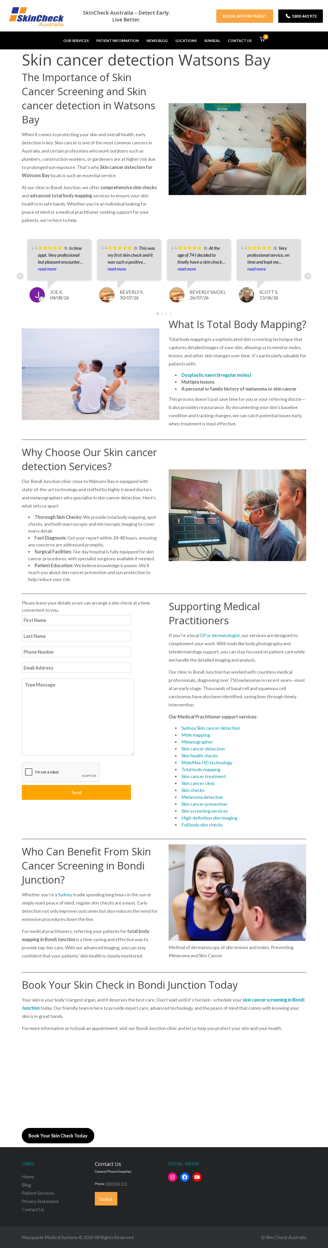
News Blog (157, 40)
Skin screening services (204, 811)
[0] (262, 40)
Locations (186, 40)
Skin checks (192, 790)
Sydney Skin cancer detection (210, 728)
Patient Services (38, 1193)
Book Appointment (245, 16)
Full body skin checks (202, 824)
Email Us (106, 1199)
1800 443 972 (303, 16)
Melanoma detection (202, 797)
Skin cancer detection (203, 748)
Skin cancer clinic (198, 783)
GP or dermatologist (220, 635)
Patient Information (117, 40)
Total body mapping (200, 769)
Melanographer (197, 742)
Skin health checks (199, 755)
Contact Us (240, 40)
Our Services (76, 40)
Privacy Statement (40, 1201)
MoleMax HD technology (206, 762)
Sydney (65, 894)
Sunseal (212, 40)
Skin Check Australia (286, 1237)
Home (28, 1176)
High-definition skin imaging (209, 818)
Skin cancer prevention (204, 804)
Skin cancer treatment (203, 776)
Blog (26, 1185)
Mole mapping (195, 735)
